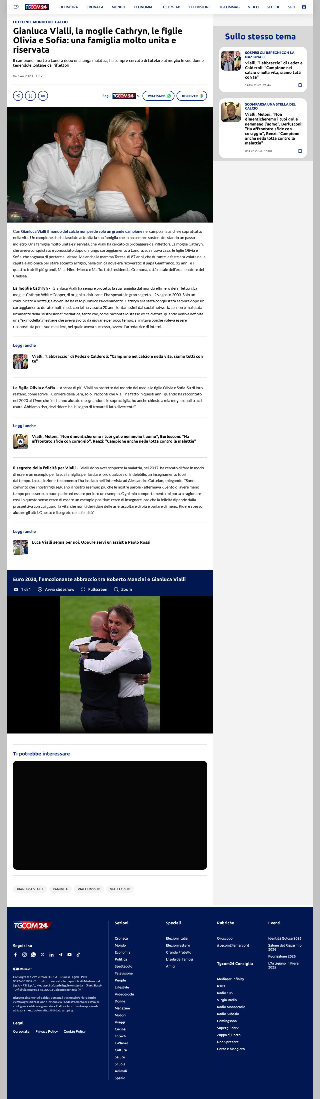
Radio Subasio (228, 1014)
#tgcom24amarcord (233, 945)
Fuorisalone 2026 (282, 956)
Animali (121, 1071)
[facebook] (15, 954)
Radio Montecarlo (231, 1007)
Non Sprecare (228, 1042)
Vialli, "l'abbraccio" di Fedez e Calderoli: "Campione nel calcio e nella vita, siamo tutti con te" (273, 70)
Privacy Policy (47, 1031)
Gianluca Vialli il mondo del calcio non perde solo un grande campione (81, 231)
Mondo (120, 945)
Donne (120, 1001)
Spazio (120, 1078)
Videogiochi (124, 994)
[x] (42, 954)
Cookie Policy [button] (75, 1031)
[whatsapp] (33, 954)
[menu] (16, 7)
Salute (120, 1057)
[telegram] (60, 954)
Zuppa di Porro (228, 1035)
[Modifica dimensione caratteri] (43, 96)
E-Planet (121, 1043)
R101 (221, 986)
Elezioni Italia (177, 938)
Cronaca (121, 938)
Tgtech (120, 1036)
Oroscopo (224, 938)
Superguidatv (227, 1028)
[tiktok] (78, 954)
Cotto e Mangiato (231, 1049)
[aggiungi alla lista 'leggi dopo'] (30, 96)
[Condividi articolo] (18, 96)
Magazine (122, 1008)
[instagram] (24, 954)
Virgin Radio (227, 1000)
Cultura (121, 1050)
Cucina (120, 1029)
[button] (55, 589)
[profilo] (304, 7)
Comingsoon (227, 1021)
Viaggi (120, 1022)
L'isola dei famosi (179, 959)
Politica (121, 959)
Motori (120, 1015)
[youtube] (69, 954)
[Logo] (37, 7)
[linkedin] (51, 954)
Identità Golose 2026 (285, 938)
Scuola (120, 1064)
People (120, 980)
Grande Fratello (178, 952)
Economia (122, 952)
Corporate (21, 1031)
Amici (170, 966)
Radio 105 (225, 993)
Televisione (124, 973)
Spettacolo (123, 966)
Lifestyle (122, 987)
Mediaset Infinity (230, 979)
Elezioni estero (178, 945)
